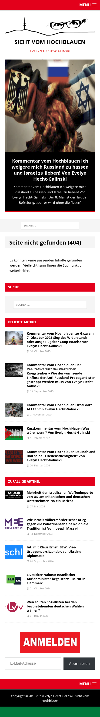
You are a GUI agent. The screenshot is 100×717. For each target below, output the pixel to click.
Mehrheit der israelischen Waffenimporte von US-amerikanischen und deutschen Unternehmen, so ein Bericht (60, 493)
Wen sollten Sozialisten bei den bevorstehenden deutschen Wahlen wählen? (55, 603)
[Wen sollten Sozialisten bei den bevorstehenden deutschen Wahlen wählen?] (14, 608)
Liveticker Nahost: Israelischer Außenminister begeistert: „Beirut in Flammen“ (56, 575)
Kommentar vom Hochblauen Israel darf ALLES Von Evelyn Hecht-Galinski (59, 404)
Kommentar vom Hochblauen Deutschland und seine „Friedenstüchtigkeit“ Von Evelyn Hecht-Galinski (61, 453)
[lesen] (76, 202)
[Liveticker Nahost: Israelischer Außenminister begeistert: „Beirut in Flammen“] (14, 581)
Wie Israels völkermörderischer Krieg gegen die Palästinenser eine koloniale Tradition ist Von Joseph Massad (57, 521)
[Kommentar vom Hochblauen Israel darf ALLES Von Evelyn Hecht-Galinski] (14, 411)
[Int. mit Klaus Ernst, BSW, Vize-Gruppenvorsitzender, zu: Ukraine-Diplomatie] (14, 553)
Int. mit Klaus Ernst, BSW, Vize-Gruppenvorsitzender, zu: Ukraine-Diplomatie (54, 548)
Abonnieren (79, 660)
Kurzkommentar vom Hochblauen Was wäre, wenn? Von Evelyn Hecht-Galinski (58, 427)
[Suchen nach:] (50, 222)
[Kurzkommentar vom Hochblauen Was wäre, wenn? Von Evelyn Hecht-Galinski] (14, 434)
